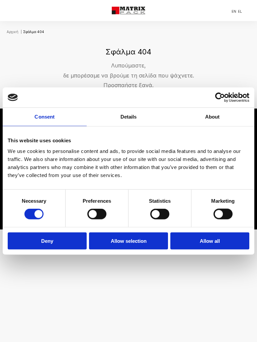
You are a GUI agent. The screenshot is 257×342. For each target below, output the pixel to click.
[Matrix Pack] (128, 10)
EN (234, 11)
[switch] (96, 214)
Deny (47, 240)
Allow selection (129, 240)
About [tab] (212, 117)
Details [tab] (128, 117)
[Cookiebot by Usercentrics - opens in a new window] (220, 98)
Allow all (210, 240)
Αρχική (12, 32)
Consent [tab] (44, 117)
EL (240, 11)
